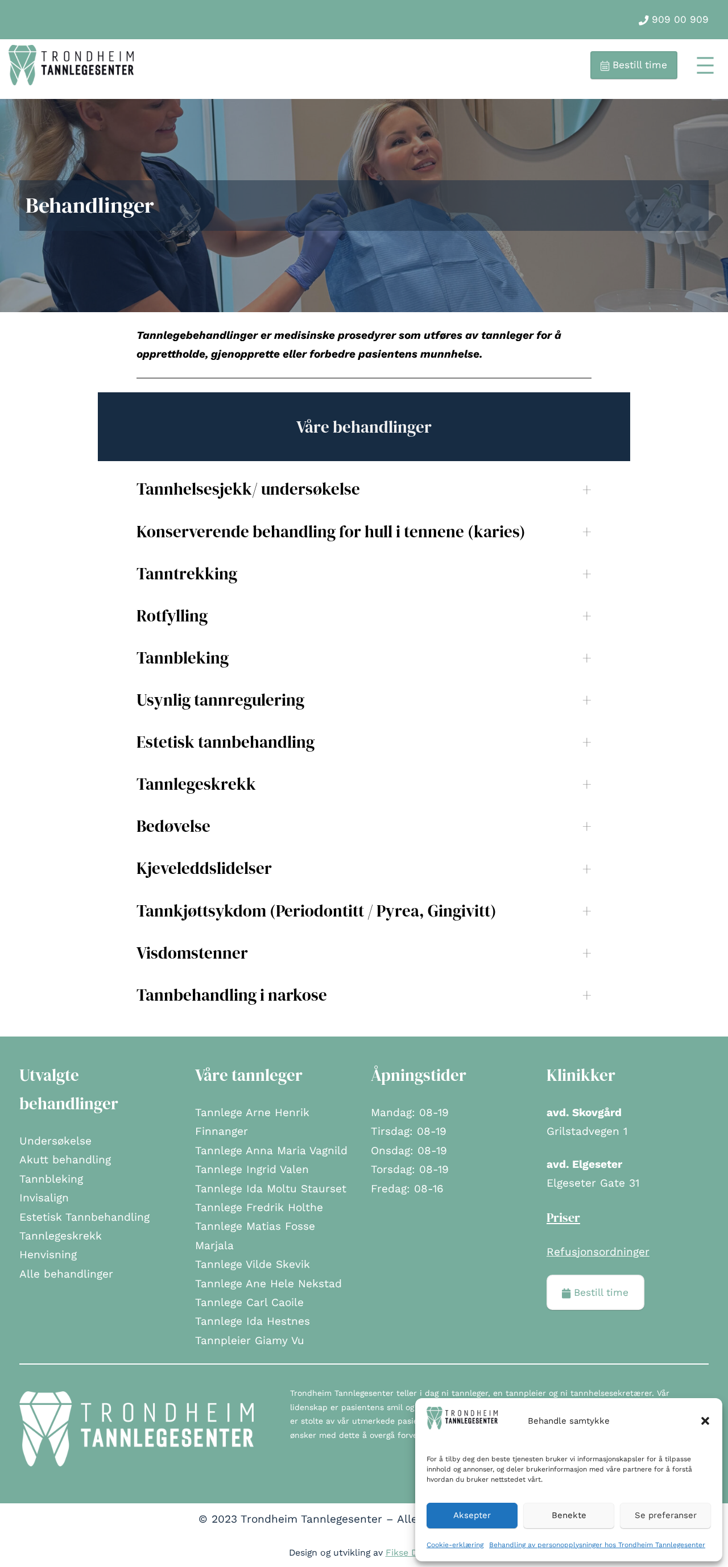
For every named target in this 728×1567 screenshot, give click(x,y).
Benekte (569, 1515)
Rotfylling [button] (172, 615)
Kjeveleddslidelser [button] (204, 868)
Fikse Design (413, 1552)
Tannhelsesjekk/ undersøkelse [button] (248, 489)
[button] (705, 1421)
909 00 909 (678, 19)
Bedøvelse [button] (173, 826)
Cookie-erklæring (455, 1545)
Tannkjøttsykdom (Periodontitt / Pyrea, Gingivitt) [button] (316, 910)
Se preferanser (666, 1515)
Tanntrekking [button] (186, 573)
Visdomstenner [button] (192, 953)
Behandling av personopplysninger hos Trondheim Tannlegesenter (597, 1545)
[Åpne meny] (705, 65)
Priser (563, 1217)
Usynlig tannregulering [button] (220, 700)
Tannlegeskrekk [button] (196, 784)
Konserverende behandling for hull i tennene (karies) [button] (331, 531)
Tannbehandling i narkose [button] (231, 995)
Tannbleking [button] (182, 657)
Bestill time (638, 65)
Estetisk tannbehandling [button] (225, 742)
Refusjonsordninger (598, 1251)
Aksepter (472, 1515)
